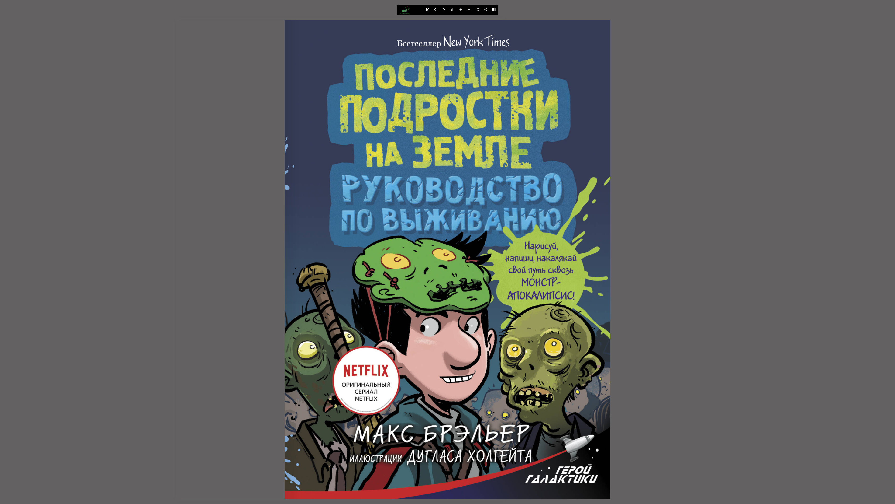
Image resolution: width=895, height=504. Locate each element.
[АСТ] (410, 10)
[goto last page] (452, 10)
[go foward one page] (444, 10)
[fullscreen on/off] (477, 10)
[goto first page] (427, 10)
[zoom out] (469, 10)
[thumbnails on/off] (494, 10)
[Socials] (485, 10)
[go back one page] (435, 10)
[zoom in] (460, 10)
